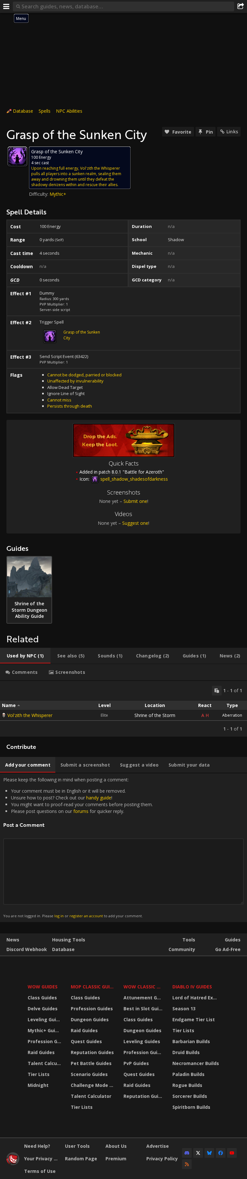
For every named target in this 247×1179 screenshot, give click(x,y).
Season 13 (184, 1008)
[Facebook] (220, 1153)
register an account (86, 915)
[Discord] (187, 1153)
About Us (116, 1146)
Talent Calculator (45, 1063)
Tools (188, 940)
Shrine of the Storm (154, 715)
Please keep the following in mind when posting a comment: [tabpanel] (78, 847)
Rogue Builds (187, 1085)
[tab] (25, 656)
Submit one (135, 501)
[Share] (240, 6)
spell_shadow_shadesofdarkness (133, 479)
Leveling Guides (45, 1019)
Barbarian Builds (191, 1041)
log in (59, 915)
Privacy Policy (162, 1158)
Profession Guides (45, 1041)
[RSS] (187, 1164)
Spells (44, 111)
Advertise (157, 1146)
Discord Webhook (26, 949)
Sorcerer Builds (189, 1096)
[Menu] (6, 6)
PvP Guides (136, 1063)
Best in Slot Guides (144, 1008)
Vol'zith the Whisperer (29, 715)
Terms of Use (40, 1171)
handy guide (98, 798)
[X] (198, 1153)
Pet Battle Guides (91, 1063)
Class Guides (42, 998)
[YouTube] (232, 1153)
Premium (115, 1158)
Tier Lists (39, 1074)
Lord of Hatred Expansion (196, 998)
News (12, 940)
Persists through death (69, 406)
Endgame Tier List (193, 1019)
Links (232, 131)
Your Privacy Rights (42, 1158)
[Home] (12, 1163)
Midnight (38, 1085)
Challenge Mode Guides (93, 1085)
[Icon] (17, 156)
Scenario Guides (89, 1074)
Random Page (81, 1158)
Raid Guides (41, 1052)
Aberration (232, 715)
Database (23, 111)
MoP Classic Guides (93, 987)
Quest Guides (86, 1041)
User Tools (77, 1146)
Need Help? (37, 1146)
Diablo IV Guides (192, 987)
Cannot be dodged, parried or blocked (84, 375)
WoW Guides (43, 987)
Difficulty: (39, 194)
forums (80, 811)
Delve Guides (43, 1008)
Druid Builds (186, 1052)
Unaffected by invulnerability (75, 381)
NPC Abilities (69, 111)
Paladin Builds (188, 1074)
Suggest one (135, 523)
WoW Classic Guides (144, 987)
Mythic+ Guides (45, 1030)
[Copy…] (217, 690)
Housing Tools (68, 940)
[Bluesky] (209, 1153)
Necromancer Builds (195, 1063)
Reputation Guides (92, 1052)
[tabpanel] (123, 709)
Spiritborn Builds (191, 1107)
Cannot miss (59, 400)
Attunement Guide (144, 998)
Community (182, 949)
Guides (233, 940)
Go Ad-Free (228, 949)
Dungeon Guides (90, 1019)
